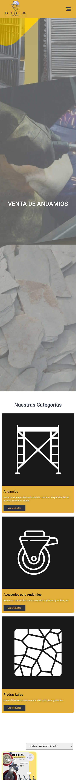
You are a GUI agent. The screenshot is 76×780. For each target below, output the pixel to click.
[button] (68, 9)
